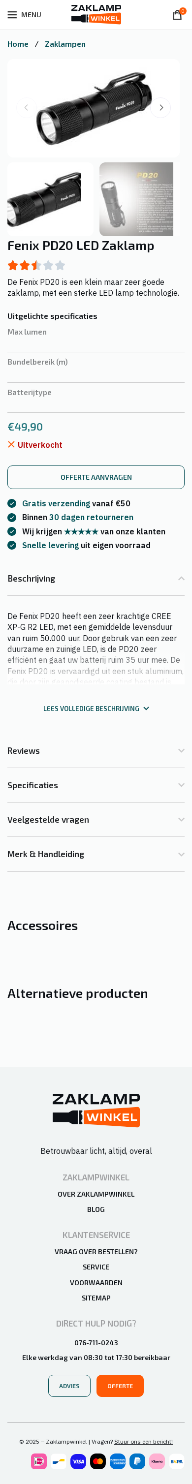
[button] (160, 107)
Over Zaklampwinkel (96, 1194)
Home (19, 43)
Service (96, 1267)
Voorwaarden (96, 1282)
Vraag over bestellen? (96, 1251)
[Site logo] (96, 14)
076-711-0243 (96, 1342)
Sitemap (96, 1298)
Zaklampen (65, 43)
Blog (96, 1209)
